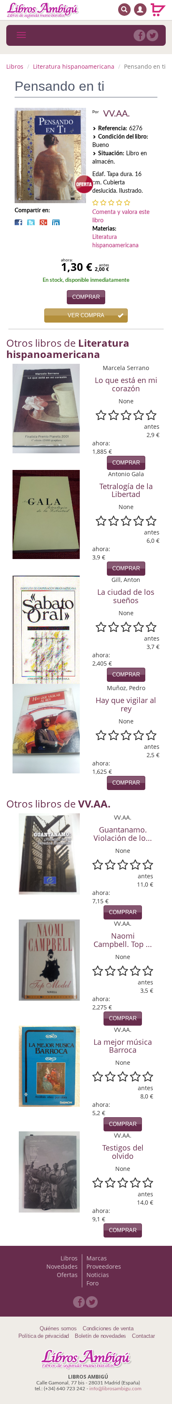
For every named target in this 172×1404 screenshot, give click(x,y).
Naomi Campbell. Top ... (123, 940)
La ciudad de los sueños (125, 596)
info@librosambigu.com (115, 1388)
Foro (92, 1283)
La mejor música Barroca (123, 1046)
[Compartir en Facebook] (18, 222)
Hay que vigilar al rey (126, 704)
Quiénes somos (58, 1328)
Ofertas (67, 1275)
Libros (14, 66)
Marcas (96, 1258)
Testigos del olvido (123, 1152)
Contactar (143, 1336)
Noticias (97, 1275)
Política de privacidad (43, 1336)
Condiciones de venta (108, 1328)
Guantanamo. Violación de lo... (123, 834)
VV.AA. (116, 113)
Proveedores (103, 1266)
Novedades (62, 1266)
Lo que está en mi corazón (126, 384)
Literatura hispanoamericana (73, 66)
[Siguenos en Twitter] (152, 35)
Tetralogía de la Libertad (126, 490)
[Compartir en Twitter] (31, 222)
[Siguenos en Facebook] (139, 35)
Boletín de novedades (100, 1336)
